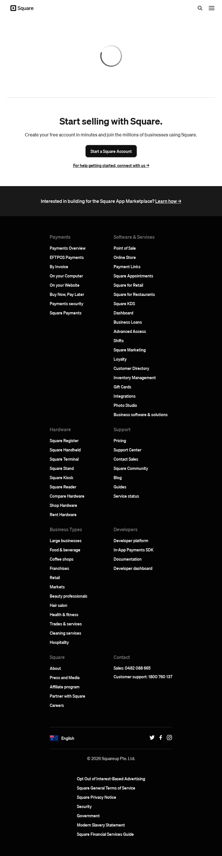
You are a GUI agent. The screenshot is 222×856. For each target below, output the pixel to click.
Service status (126, 496)
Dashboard (123, 312)
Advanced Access (130, 331)
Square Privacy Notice (96, 797)
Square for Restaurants (134, 294)
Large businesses (66, 540)
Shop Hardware (63, 505)
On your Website (64, 285)
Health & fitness (64, 614)
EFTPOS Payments (67, 257)
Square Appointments (133, 275)
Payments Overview (68, 248)
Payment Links (127, 266)
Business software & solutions (141, 414)
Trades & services (66, 623)
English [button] (67, 738)
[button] (54, 738)
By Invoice (59, 266)
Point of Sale (125, 248)
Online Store (125, 257)
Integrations (125, 396)
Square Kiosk (61, 477)
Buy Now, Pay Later (67, 294)
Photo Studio (125, 405)
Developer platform (131, 540)
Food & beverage (65, 549)
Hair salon (58, 605)
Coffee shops (61, 559)
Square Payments (66, 312)
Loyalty (120, 359)
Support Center (127, 449)
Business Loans (128, 322)
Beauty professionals (68, 596)
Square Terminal (64, 459)
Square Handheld (65, 449)
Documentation (128, 559)
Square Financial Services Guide (105, 834)
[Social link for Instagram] (168, 737)
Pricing (120, 440)
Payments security (66, 303)
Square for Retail (128, 285)
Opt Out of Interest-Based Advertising (111, 778)
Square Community (131, 468)
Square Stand (62, 468)
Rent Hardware (63, 514)
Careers (57, 705)
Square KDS (124, 303)
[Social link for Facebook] (159, 737)
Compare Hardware (67, 496)
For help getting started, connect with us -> (111, 165)
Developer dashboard (133, 568)
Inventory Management (135, 377)
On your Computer (66, 275)
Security (84, 806)
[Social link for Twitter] (150, 737)
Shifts (119, 340)
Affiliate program (64, 686)
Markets (57, 586)
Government (88, 815)
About (55, 668)
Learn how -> (168, 201)
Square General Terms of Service (106, 787)
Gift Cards (122, 386)
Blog (118, 477)
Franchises (59, 568)
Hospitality (59, 642)
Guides (120, 486)
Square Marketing (130, 349)
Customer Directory (131, 368)
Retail (55, 577)
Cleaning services (65, 632)
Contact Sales (126, 459)
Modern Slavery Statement (101, 824)
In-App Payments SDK (133, 549)
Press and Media (64, 677)
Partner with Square (67, 695)
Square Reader (63, 486)
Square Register (64, 440)
